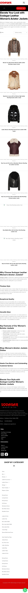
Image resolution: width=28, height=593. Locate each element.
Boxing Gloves (5, 495)
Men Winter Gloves (6, 508)
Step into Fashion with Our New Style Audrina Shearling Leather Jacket (14, 264)
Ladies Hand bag (5, 545)
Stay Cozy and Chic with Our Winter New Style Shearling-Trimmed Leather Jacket (14, 197)
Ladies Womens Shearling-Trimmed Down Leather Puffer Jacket (14, 130)
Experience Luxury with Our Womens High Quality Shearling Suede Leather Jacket (14, 96)
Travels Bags (4, 529)
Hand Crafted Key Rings (7, 537)
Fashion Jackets (10, 58)
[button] (4, 8)
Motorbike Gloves (5, 511)
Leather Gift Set (5, 516)
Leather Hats (4, 518)
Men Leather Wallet (6, 521)
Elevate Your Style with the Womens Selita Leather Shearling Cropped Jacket (14, 63)
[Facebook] (6, 454)
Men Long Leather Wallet (7, 524)
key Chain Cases (5, 542)
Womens (14, 60)
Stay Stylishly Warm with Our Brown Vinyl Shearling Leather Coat (14, 230)
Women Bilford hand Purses (7, 532)
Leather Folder (5, 550)
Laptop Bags (4, 547)
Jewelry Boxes (5, 539)
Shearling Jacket (16, 58)
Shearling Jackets (23, 58)
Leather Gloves (5, 482)
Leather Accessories (6, 479)
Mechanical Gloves (6, 506)
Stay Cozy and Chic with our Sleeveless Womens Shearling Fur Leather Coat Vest (14, 163)
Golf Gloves (4, 503)
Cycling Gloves (5, 497)
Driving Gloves (5, 500)
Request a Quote (5, 490)
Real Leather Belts (5, 526)
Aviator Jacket (3, 58)
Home (3, 471)
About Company (5, 487)
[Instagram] (2, 454)
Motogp (3, 485)
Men (3, 474)
